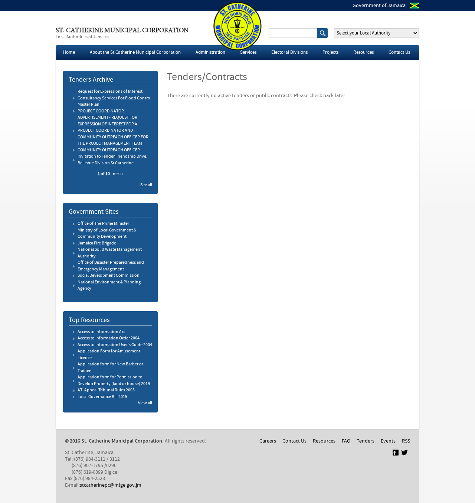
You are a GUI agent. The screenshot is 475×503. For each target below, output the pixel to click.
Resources (363, 52)
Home (69, 52)
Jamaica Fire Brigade (97, 243)
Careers (267, 441)
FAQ (346, 441)
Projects (330, 52)
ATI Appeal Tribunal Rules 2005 (106, 390)
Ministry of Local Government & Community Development (107, 233)
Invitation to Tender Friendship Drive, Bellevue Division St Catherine (112, 160)
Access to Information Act (101, 332)
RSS (406, 441)
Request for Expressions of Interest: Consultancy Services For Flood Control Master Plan (114, 98)
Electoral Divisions (289, 52)
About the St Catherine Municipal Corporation (135, 52)
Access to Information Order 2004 (109, 338)
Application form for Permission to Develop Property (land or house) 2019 (114, 380)
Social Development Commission (109, 276)
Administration (210, 52)
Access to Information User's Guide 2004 (115, 345)
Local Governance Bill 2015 (102, 397)
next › (118, 174)
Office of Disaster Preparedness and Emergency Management (111, 266)
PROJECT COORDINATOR (101, 111)
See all (146, 185)
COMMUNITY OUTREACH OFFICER (109, 150)
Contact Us (399, 52)
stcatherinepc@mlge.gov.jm (110, 485)
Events (388, 441)
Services (248, 52)
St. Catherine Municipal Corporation (122, 30)
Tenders (365, 441)
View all (145, 403)
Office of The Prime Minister (103, 224)
